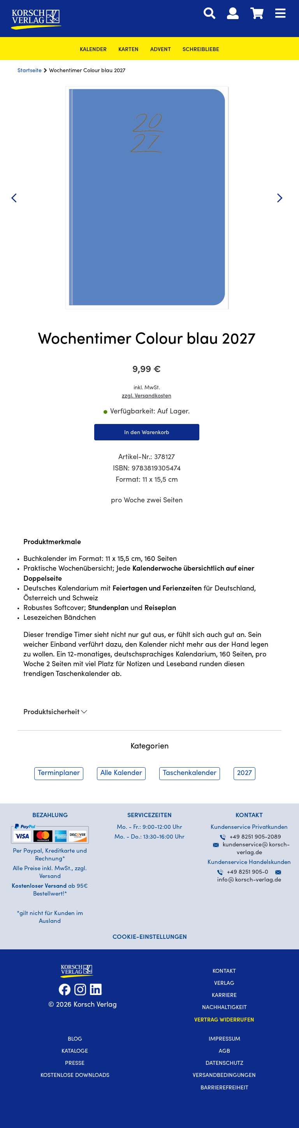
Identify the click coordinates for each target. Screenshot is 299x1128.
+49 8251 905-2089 (255, 837)
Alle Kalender (121, 773)
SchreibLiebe (201, 50)
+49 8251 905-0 (247, 872)
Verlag (224, 983)
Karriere (224, 996)
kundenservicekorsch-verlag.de (256, 849)
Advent (160, 50)
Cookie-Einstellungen (150, 937)
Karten (128, 50)
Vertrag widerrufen (224, 1020)
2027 (244, 773)
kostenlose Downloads (74, 1075)
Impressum (224, 1039)
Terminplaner (59, 773)
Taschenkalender (189, 773)
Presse (74, 1063)
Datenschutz (224, 1063)
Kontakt (224, 971)
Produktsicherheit (52, 712)
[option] (146, 197)
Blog (75, 1039)
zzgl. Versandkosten (146, 396)
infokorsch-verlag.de (249, 880)
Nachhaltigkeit (224, 1008)
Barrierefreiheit (224, 1088)
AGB (224, 1051)
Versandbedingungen (224, 1075)
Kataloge (75, 1051)
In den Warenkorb (146, 433)
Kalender (93, 50)
